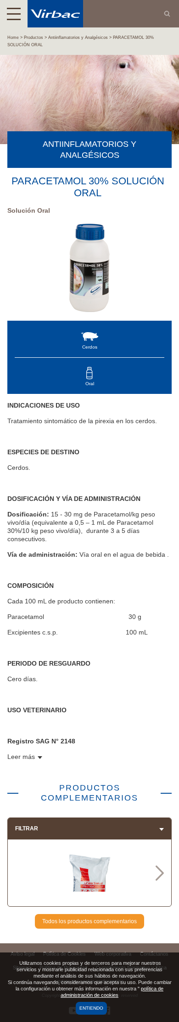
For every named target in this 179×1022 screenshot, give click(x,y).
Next (159, 872)
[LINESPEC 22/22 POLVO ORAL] (89, 888)
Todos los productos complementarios (89, 921)
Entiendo (91, 1008)
